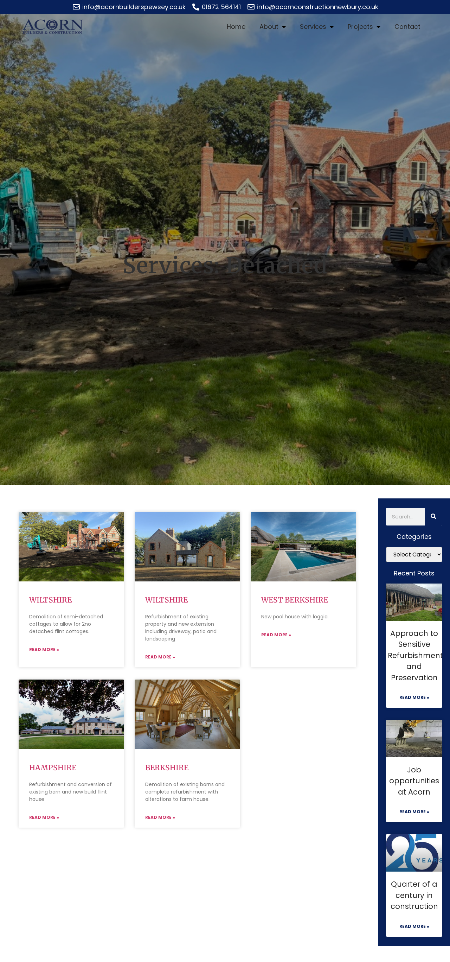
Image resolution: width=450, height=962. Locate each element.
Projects (360, 26)
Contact (407, 26)
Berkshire (166, 767)
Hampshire (52, 767)
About (268, 26)
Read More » (44, 649)
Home (236, 26)
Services (313, 26)
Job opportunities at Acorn (414, 781)
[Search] (433, 516)
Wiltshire (50, 600)
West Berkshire (294, 600)
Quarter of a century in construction (414, 895)
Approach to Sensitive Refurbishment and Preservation (415, 655)
